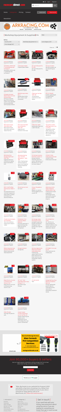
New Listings (7, 404)
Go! (55, 5)
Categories (13, 12)
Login (48, 1)
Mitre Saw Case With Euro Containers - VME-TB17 (23, 126)
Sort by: (37, 35)
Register (54, 1)
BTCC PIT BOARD (49, 93)
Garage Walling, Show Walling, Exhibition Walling (51, 282)
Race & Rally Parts (23, 403)
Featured (6, 403)
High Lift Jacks (7, 312)
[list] (55, 47)
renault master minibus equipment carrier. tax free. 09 (23, 314)
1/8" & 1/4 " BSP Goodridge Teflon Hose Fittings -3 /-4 (23, 282)
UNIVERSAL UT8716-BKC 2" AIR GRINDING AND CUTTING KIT (9, 67)
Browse (6, 401)
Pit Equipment (21, 409)
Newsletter (7, 18)
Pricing (21, 12)
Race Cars (20, 401)
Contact (28, 12)
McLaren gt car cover (23, 187)
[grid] (57, 47)
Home (6, 12)
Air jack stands (35, 280)
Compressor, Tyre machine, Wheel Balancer (22, 221)
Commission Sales (9, 409)
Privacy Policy (7, 410)
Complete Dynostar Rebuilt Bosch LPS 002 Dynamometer (9, 96)
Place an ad (52, 12)
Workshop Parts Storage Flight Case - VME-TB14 (9, 157)
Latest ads (42, 12)
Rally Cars (20, 406)
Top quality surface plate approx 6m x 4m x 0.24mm (51, 126)
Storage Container (22, 248)
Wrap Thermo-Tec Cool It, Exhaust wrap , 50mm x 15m (9, 282)
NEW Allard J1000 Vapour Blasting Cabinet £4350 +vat (50, 189)
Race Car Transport (23, 404)
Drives (19, 407)
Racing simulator (50, 66)
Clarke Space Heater (23, 66)
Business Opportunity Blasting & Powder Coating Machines (37, 250)
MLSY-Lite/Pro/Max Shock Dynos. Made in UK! (9, 189)
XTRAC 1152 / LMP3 (36, 124)
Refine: (6, 40)
